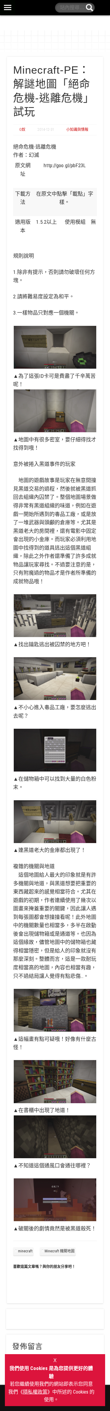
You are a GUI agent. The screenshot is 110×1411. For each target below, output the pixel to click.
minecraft (25, 1251)
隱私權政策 (35, 1392)
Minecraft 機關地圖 (60, 1251)
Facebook (102, 8)
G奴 (22, 129)
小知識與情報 (77, 129)
